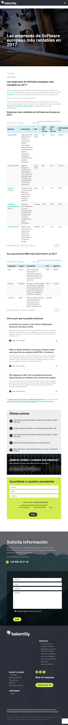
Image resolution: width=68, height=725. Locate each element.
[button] (19, 129)
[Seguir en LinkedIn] (40, 672)
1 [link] (56, 245)
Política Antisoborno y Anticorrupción (31, 711)
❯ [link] (59, 245)
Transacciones (13, 680)
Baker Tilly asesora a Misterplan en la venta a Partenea (32, 443)
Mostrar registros (16, 123)
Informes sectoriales (15, 677)
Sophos (10, 166)
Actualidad (14, 675)
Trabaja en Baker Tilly (44, 685)
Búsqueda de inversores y (48, 649)
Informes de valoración (16, 685)
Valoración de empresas (48, 653)
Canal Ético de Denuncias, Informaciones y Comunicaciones (38, 709)
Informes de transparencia (50, 711)
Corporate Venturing (47, 664)
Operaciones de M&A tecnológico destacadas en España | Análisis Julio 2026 (35, 421)
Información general (13, 711)
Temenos (11, 188)
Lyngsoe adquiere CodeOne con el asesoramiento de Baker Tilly (34, 428)
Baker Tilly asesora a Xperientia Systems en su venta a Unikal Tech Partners (35, 450)
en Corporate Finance (30, 401)
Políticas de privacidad (13, 709)
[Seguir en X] (44, 672)
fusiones (10, 94)
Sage (9, 135)
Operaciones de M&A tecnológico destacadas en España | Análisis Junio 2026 (35, 435)
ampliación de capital (47, 651)
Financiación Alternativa (48, 656)
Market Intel (44, 661)
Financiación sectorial (16, 51)
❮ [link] (53, 245)
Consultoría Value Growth (48, 659)
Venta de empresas (16, 469)
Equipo (13, 693)
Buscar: (35, 123)
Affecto (10, 227)
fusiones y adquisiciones (24, 106)
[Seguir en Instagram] (37, 672)
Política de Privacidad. (41, 502)
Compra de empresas (32, 469)
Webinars (12, 683)
